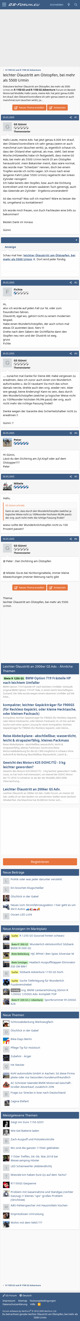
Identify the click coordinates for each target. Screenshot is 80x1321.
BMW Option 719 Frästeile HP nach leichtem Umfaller (37, 680)
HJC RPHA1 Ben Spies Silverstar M (43, 953)
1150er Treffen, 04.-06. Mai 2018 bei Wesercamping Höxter (34, 1158)
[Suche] (75, 4)
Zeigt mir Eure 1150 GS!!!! (27, 1122)
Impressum (9, 1300)
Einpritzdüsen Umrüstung (27, 1214)
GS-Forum (11, 1295)
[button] (4, 4)
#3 (75, 353)
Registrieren (40, 862)
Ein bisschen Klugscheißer (27, 888)
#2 (75, 282)
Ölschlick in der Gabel (25, 896)
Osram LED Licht (21, 914)
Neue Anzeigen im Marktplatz (25, 929)
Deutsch (27, 1295)
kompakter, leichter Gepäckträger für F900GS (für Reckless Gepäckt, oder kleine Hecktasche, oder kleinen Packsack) (39, 709)
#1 (75, 117)
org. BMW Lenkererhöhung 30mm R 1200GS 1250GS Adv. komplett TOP (39, 992)
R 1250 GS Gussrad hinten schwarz (38, 935)
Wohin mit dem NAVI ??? (26, 1222)
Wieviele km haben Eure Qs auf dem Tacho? (39, 1175)
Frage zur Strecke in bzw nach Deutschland (38, 1092)
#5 (75, 476)
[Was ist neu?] (68, 4)
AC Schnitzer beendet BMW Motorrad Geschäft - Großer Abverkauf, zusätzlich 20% (41, 1085)
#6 (75, 538)
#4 (75, 433)
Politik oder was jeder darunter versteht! (36, 879)
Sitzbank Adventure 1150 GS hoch (37, 972)
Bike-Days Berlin (21, 1039)
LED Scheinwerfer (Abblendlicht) (31, 1166)
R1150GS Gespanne (23, 1183)
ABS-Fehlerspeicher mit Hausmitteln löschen (39, 1205)
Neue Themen (13, 1015)
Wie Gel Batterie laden (25, 1130)
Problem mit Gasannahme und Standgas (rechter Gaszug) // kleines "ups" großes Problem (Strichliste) (42, 1196)
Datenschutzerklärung (15, 1304)
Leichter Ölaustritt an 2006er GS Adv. (31, 789)
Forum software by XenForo (30, 1311)
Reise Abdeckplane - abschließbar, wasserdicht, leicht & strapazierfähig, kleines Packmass (40, 738)
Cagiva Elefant (20, 1101)
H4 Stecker (17, 1065)
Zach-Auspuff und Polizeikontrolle (32, 1139)
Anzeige (10, 247)
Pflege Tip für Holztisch (25, 1047)
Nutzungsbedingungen (43, 1300)
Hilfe (32, 1304)
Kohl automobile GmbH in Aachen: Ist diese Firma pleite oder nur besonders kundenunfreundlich (43, 1075)
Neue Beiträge (13, 872)
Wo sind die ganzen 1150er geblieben (35, 1148)
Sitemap (22, 1300)
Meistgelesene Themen (20, 1115)
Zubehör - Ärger (21, 1056)
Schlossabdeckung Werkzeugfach (32, 1022)
